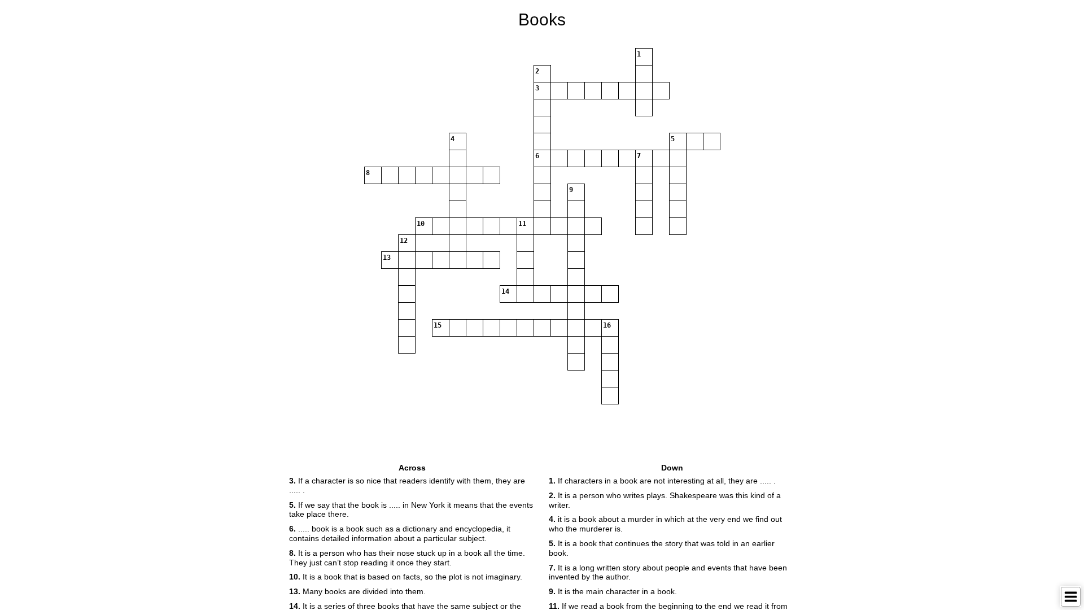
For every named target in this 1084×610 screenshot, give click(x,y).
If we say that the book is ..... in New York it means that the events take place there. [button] (411, 509)
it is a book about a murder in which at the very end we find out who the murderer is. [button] (665, 524)
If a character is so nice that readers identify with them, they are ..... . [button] (407, 485)
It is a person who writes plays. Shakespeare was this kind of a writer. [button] (665, 500)
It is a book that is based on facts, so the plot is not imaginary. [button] (405, 576)
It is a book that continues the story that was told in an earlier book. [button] (662, 548)
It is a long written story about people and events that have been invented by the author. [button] (668, 572)
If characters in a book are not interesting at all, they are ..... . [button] (662, 480)
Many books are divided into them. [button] (357, 591)
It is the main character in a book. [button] (613, 591)
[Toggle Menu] (1071, 597)
